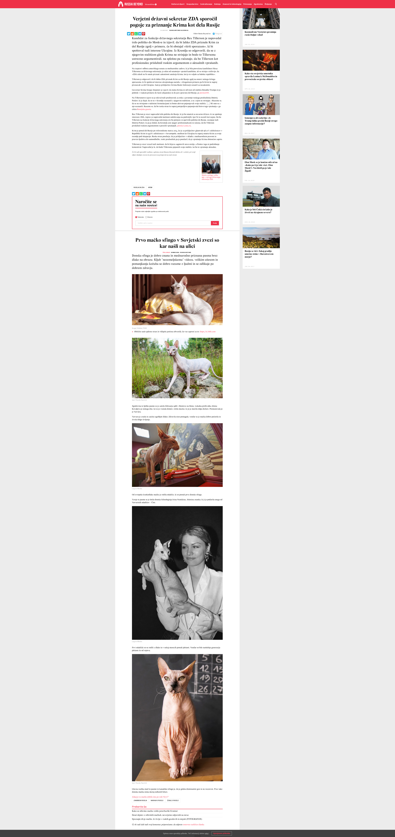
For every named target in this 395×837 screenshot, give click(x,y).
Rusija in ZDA (139, 187)
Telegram (218, 34)
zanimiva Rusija (140, 800)
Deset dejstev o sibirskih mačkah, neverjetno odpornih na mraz (160, 815)
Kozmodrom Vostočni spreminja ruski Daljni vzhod (260, 33)
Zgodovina (258, 4)
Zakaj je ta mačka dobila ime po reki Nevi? (150, 797)
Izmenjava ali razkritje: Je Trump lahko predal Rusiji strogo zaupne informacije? (261, 121)
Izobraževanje (206, 4)
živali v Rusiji (173, 800)
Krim (150, 187)
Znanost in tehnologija (232, 4)
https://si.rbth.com (207, 332)
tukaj (207, 833)
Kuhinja (217, 4)
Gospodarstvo (192, 4)
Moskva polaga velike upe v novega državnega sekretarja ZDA (211, 177)
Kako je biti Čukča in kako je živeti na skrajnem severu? (258, 211)
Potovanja (247, 4)
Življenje (268, 4)
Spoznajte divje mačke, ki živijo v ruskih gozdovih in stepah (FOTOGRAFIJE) (167, 819)
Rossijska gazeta (144, 109)
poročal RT (204, 93)
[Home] (120, 4)
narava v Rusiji (157, 800)
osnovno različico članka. (193, 825)
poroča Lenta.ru (184, 126)
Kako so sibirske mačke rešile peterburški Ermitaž (155, 811)
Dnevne (150, 217)
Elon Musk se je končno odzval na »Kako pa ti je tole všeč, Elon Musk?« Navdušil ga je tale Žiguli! (261, 166)
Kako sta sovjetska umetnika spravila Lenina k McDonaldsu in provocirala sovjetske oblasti (261, 76)
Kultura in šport (177, 4)
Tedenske (141, 217)
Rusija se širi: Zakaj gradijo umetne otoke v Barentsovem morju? (259, 254)
